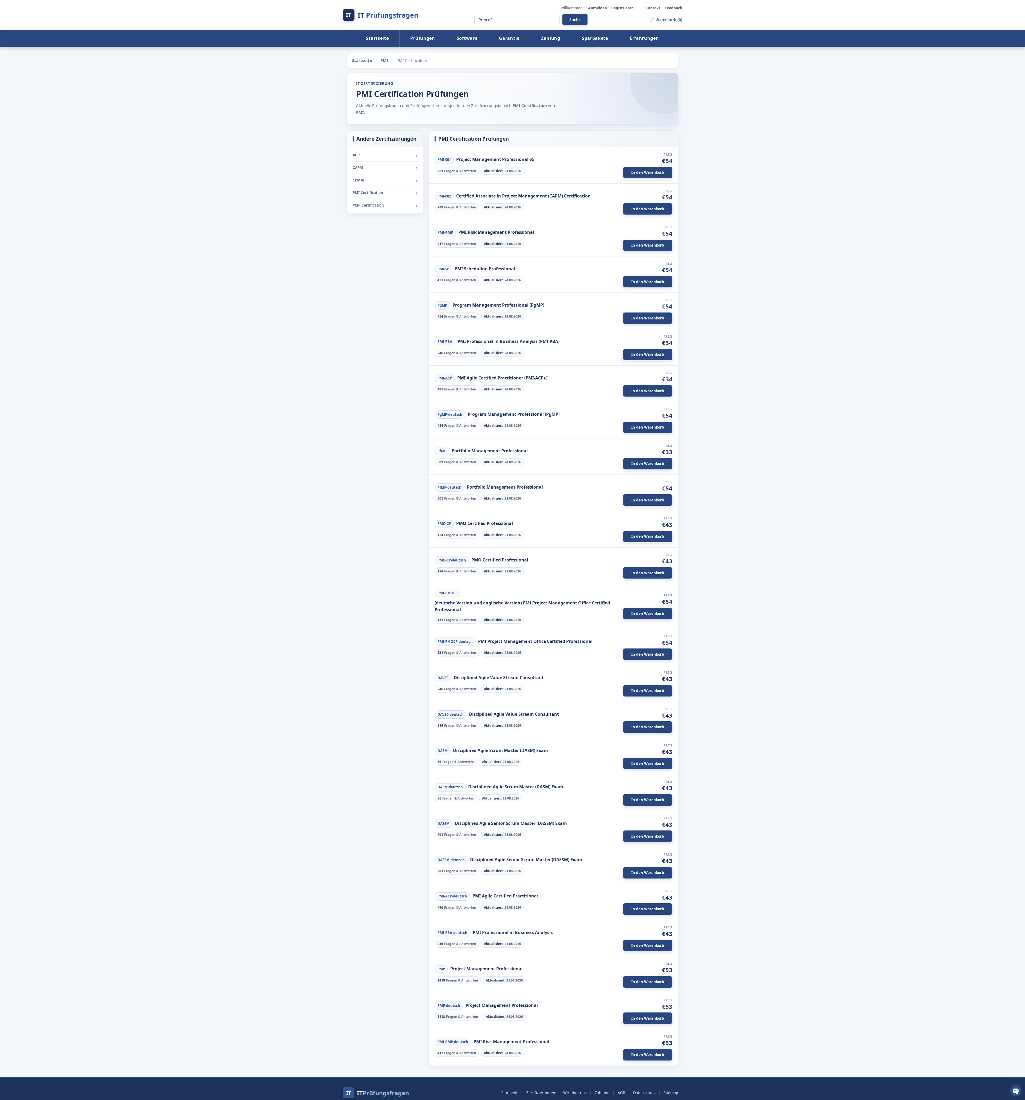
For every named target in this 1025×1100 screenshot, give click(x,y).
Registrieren (623, 7)
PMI (384, 60)
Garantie (509, 38)
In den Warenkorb (647, 172)
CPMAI (358, 180)
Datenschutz (644, 1092)
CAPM (358, 167)
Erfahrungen (644, 38)
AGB (621, 1092)
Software (467, 38)
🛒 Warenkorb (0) (666, 19)
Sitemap (671, 1092)
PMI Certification (368, 192)
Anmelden (598, 7)
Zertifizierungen (540, 1092)
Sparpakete (595, 38)
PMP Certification (368, 205)
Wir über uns (575, 1092)
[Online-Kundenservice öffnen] (1016, 1091)
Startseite (377, 38)
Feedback (673, 7)
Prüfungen (422, 38)
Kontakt (653, 7)
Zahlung (550, 38)
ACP (356, 155)
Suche (575, 19)
